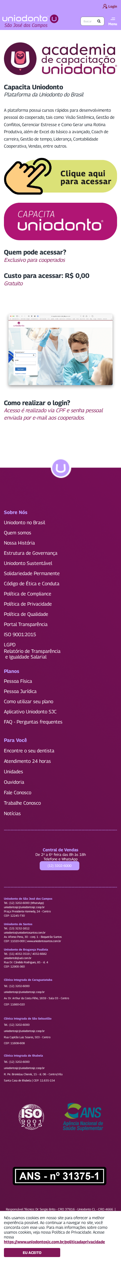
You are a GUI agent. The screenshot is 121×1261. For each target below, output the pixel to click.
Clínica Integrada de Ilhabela (23, 1055)
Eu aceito (32, 1252)
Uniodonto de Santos (18, 924)
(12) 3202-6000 (59, 865)
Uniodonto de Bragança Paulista (26, 949)
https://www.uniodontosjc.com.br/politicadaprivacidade (54, 1241)
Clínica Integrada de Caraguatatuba (28, 979)
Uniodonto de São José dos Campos (28, 898)
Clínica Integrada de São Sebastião (27, 1018)
